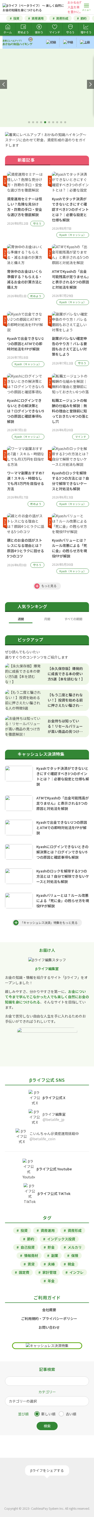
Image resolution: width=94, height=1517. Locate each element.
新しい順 (48, 1413)
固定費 (24, 1272)
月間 (47, 619)
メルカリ (75, 1247)
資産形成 (62, 18)
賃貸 (31, 1264)
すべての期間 (73, 619)
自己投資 (28, 1247)
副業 (54, 1255)
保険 (74, 1255)
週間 (21, 619)
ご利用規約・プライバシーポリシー (49, 1318)
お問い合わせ (49, 1327)
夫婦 (51, 1264)
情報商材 (31, 1255)
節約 (83, 18)
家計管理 (49, 1272)
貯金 (51, 1247)
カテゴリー (47, 1391)
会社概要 (49, 1309)
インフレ (76, 1272)
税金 (71, 1264)
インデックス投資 (61, 1238)
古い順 (71, 1413)
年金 (51, 1280)
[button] (3, 84)
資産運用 (38, 18)
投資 (16, 18)
